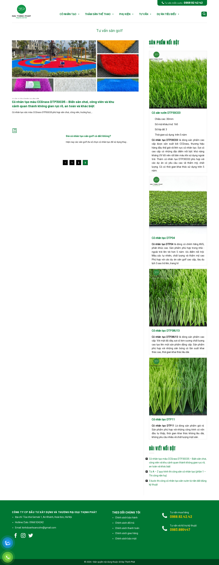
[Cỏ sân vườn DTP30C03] (178, 80)
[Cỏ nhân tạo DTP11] (178, 386)
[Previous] (13, 80)
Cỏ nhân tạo (68, 14)
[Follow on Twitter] (30, 536)
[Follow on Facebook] (15, 536)
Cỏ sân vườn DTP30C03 (166, 112)
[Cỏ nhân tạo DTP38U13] (178, 297)
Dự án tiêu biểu (166, 14)
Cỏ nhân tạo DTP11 (163, 419)
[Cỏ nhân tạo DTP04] (178, 205)
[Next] (136, 80)
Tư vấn (143, 14)
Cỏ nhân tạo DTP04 (163, 238)
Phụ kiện (124, 14)
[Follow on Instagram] (23, 536)
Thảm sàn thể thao (98, 14)
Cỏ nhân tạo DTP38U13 (166, 330)
